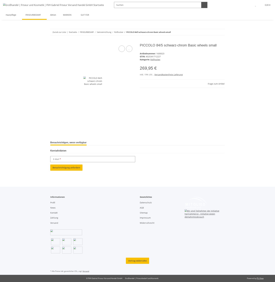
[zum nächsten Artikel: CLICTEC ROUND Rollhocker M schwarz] (222, 32)
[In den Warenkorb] (52, 41)
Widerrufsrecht (147, 223)
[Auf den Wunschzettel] (129, 49)
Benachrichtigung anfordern (66, 167)
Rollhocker (155, 59)
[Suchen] (204, 5)
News (53, 207)
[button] (250, 5)
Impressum (145, 217)
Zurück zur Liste (59, 32)
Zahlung (54, 217)
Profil (52, 202)
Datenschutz (146, 202)
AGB (142, 207)
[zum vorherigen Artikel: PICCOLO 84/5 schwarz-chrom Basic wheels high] (215, 32)
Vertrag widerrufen (137, 260)
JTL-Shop (260, 278)
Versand (54, 223)
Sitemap (144, 212)
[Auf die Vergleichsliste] (122, 49)
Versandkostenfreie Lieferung (168, 74)
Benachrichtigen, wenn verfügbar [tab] (68, 142)
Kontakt (54, 212)
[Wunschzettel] (255, 5)
